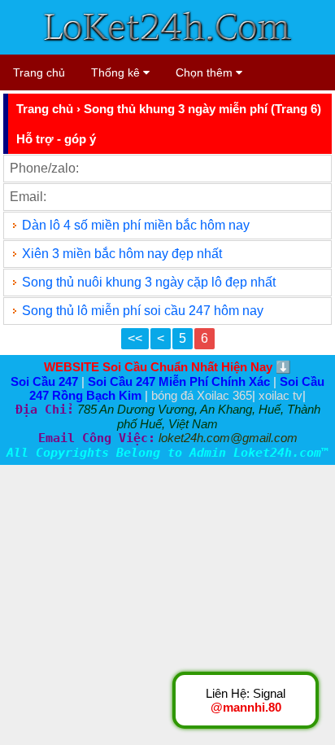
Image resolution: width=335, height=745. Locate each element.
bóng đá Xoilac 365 (201, 395)
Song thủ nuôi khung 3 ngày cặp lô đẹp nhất (149, 282)
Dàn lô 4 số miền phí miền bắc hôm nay (136, 225)
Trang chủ (39, 72)
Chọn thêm (206, 72)
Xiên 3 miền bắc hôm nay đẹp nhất (122, 254)
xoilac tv (280, 395)
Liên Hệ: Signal (245, 700)
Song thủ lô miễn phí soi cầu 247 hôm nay (142, 311)
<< (135, 338)
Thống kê (117, 72)
